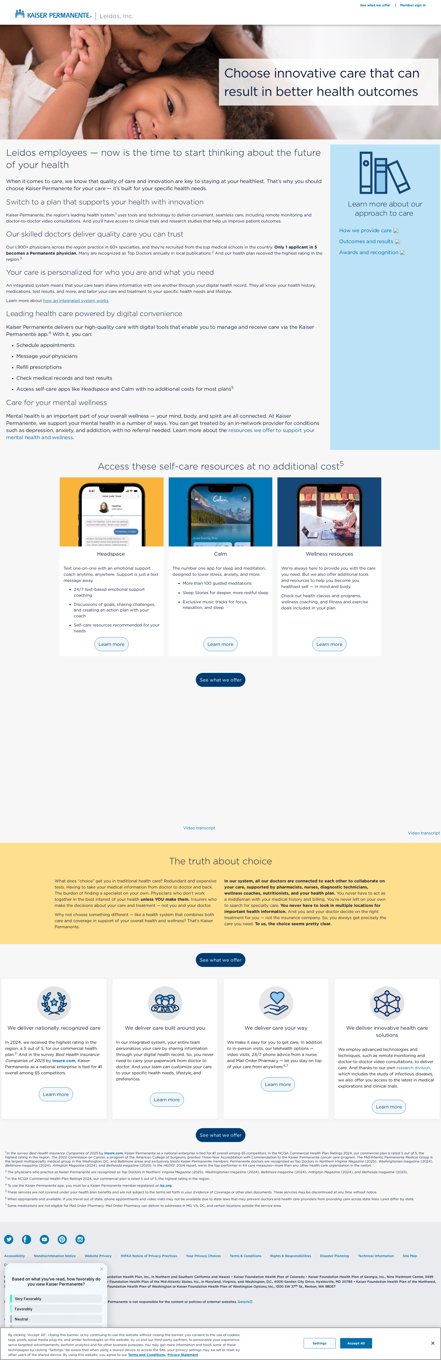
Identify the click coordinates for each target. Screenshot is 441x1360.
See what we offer (375, 5)
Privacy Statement (182, 1354)
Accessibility (14, 1256)
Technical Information (376, 1256)
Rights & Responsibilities (290, 1256)
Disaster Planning (334, 1256)
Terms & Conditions (245, 1256)
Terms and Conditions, (147, 1354)
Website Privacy (98, 1256)
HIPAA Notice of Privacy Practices (149, 1256)
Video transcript (199, 827)
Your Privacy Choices (203, 1256)
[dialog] (56, 1309)
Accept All (356, 1343)
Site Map (410, 1256)
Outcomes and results (367, 241)
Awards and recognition (369, 252)
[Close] (432, 1343)
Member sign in (413, 5)
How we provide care (365, 230)
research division (413, 1067)
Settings (320, 1343)
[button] (56, 1298)
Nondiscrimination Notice (55, 1256)
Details (243, 1302)
